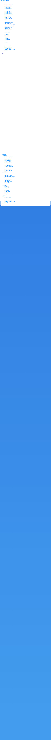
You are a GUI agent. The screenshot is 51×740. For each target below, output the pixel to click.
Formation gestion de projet (9, 177)
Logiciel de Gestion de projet (9, 49)
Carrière (3, 43)
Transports (6, 42)
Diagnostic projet (7, 7)
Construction (6, 34)
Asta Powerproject (7, 167)
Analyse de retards (7, 9)
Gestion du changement (8, 14)
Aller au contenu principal (4, 0)
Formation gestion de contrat (9, 24)
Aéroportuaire (6, 187)
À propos (4, 2)
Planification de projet (8, 6)
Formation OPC (7, 182)
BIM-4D (5, 19)
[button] (25, 104)
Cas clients (6, 50)
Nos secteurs (4, 33)
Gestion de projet (7, 45)
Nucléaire (6, 37)
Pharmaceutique (7, 39)
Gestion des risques (8, 8)
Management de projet (8, 4)
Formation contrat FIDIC (8, 22)
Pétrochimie (6, 38)
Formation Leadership (8, 27)
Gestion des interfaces (8, 13)
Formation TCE (7, 32)
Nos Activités (4, 3)
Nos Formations (5, 172)
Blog (3, 44)
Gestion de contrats (7, 12)
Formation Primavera (8, 23)
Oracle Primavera (7, 17)
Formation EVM (7, 28)
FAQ (3, 203)
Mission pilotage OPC (8, 11)
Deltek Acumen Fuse (8, 18)
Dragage (6, 40)
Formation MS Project (8, 29)
